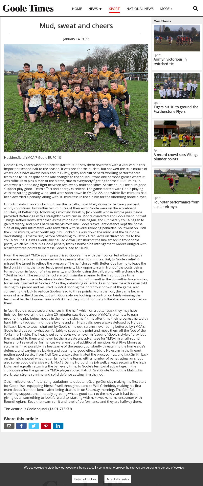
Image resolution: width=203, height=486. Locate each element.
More (166, 8)
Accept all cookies (117, 479)
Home (77, 8)
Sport (114, 8)
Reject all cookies (85, 479)
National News (140, 8)
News (95, 8)
